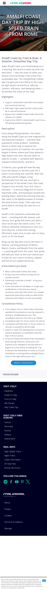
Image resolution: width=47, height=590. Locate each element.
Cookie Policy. (21, 588)
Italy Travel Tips (11, 407)
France (7, 422)
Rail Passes (9, 403)
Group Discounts (12, 467)
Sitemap (8, 528)
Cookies (8, 515)
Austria (7, 430)
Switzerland (9, 438)
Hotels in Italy (10, 395)
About (7, 502)
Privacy (7, 509)
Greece (7, 434)
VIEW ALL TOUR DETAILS (23, 363)
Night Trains (9, 455)
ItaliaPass (8, 391)
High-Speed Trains (12, 451)
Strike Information (12, 459)
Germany (8, 426)
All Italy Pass (10, 463)
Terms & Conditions (13, 522)
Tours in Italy (10, 399)
